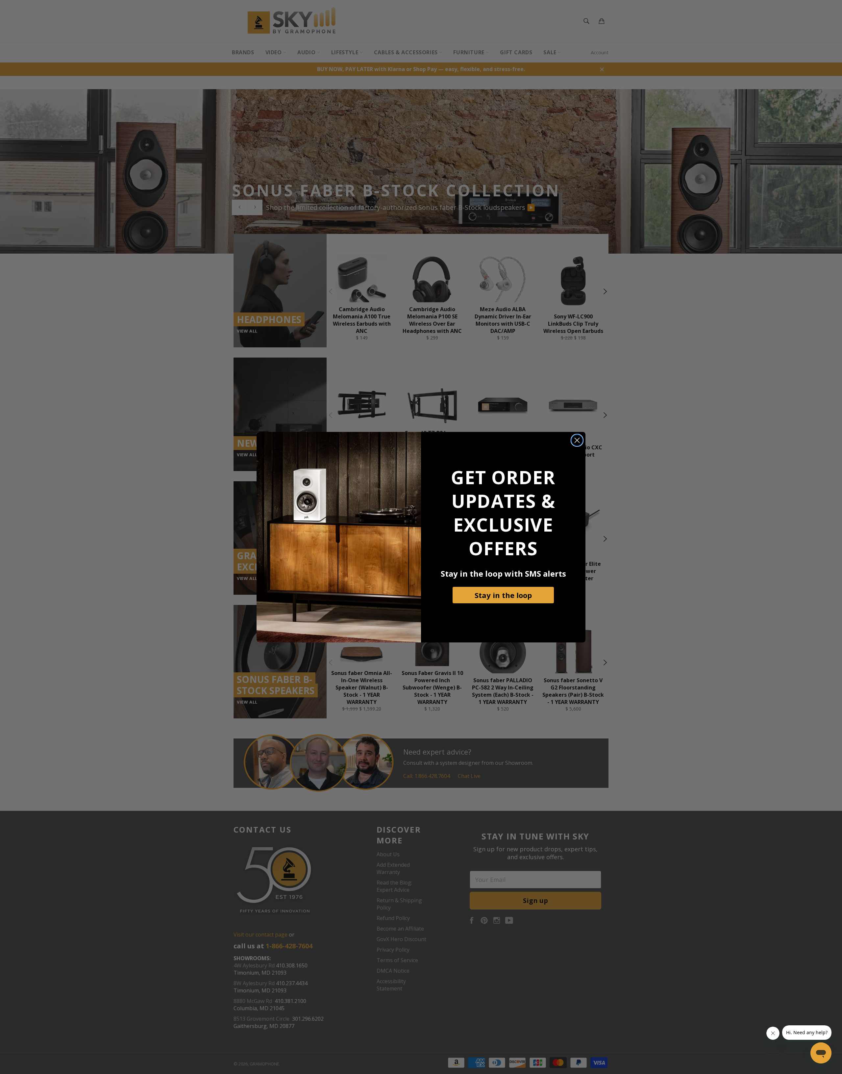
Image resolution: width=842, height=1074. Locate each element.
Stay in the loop (503, 595)
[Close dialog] (577, 440)
